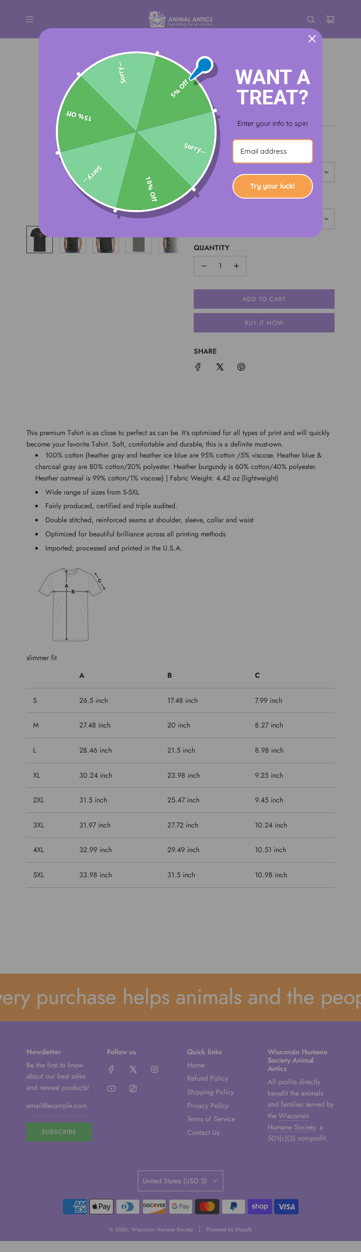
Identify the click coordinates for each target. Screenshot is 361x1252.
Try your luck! (272, 185)
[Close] (312, 38)
